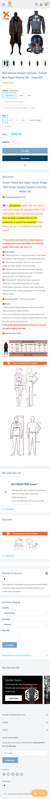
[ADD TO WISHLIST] (25, 165)
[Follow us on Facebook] (4, 774)
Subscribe (10, 760)
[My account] (41, 4)
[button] (8, 83)
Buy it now (25, 158)
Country (5, 608)
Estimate (9, 645)
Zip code (5, 630)
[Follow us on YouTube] (21, 774)
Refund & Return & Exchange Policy (16, 655)
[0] (45, 4)
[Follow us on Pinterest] (17, 774)
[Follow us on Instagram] (12, 774)
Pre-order (25, 151)
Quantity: (6, 142)
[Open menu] (3, 4)
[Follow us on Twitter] (8, 774)
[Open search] (36, 4)
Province (6, 619)
